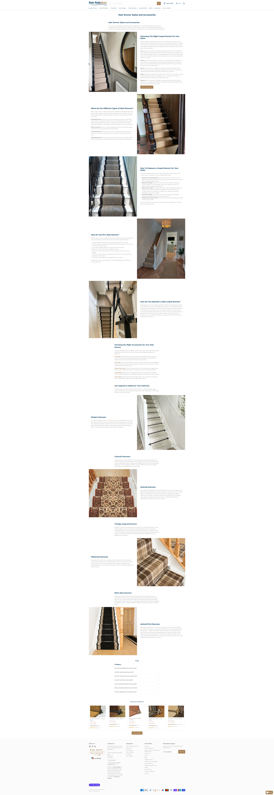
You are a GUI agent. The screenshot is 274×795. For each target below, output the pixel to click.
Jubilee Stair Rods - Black (116, 718)
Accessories (157, 8)
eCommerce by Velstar (94, 791)
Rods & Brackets (103, 8)
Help (146, 757)
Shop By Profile (143, 8)
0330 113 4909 (111, 760)
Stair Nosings (122, 8)
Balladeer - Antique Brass (175, 718)
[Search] (159, 3)
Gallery (146, 767)
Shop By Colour (93, 8)
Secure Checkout (149, 763)
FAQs (146, 755)
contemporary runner (113, 420)
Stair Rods (128, 748)
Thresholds (113, 8)
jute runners (114, 131)
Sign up (181, 751)
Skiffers (151, 8)
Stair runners (111, 26)
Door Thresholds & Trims (132, 746)
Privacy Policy (148, 769)
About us (147, 746)
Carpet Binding (132, 8)
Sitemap (147, 773)
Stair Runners (129, 756)
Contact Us (147, 753)
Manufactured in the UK (150, 765)
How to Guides (167, 8)
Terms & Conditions (149, 771)
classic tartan (119, 561)
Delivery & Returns (149, 748)
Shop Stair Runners (147, 87)
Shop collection (137, 733)
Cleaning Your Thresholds (151, 761)
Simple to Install (149, 759)
